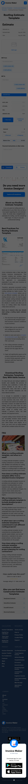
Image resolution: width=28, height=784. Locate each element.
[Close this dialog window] (14, 780)
